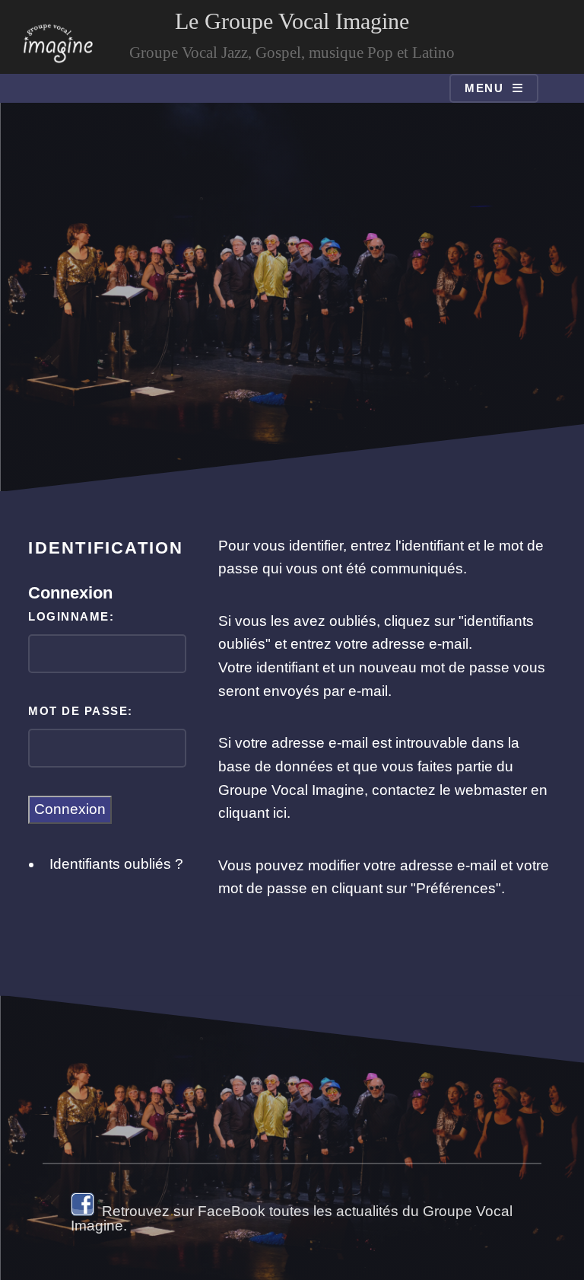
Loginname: (71, 616)
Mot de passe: (80, 710)
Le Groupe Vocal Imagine (292, 21)
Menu (484, 87)
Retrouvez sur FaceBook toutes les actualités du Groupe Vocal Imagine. (292, 1218)
